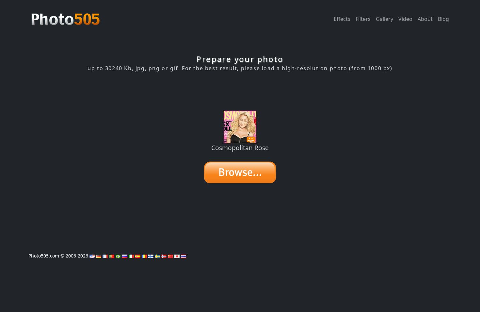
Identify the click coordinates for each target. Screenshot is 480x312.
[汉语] (170, 256)
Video (405, 19)
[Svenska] (157, 256)
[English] (92, 256)
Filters (363, 19)
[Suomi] (150, 256)
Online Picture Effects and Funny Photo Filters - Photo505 (66, 15)
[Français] (105, 256)
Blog (443, 19)
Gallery (384, 19)
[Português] (111, 256)
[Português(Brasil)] (118, 256)
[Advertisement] (240, 91)
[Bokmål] (164, 256)
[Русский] (124, 256)
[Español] (137, 256)
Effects (342, 19)
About (425, 19)
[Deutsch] (98, 256)
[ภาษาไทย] (183, 256)
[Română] (144, 256)
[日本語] (177, 256)
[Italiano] (131, 256)
